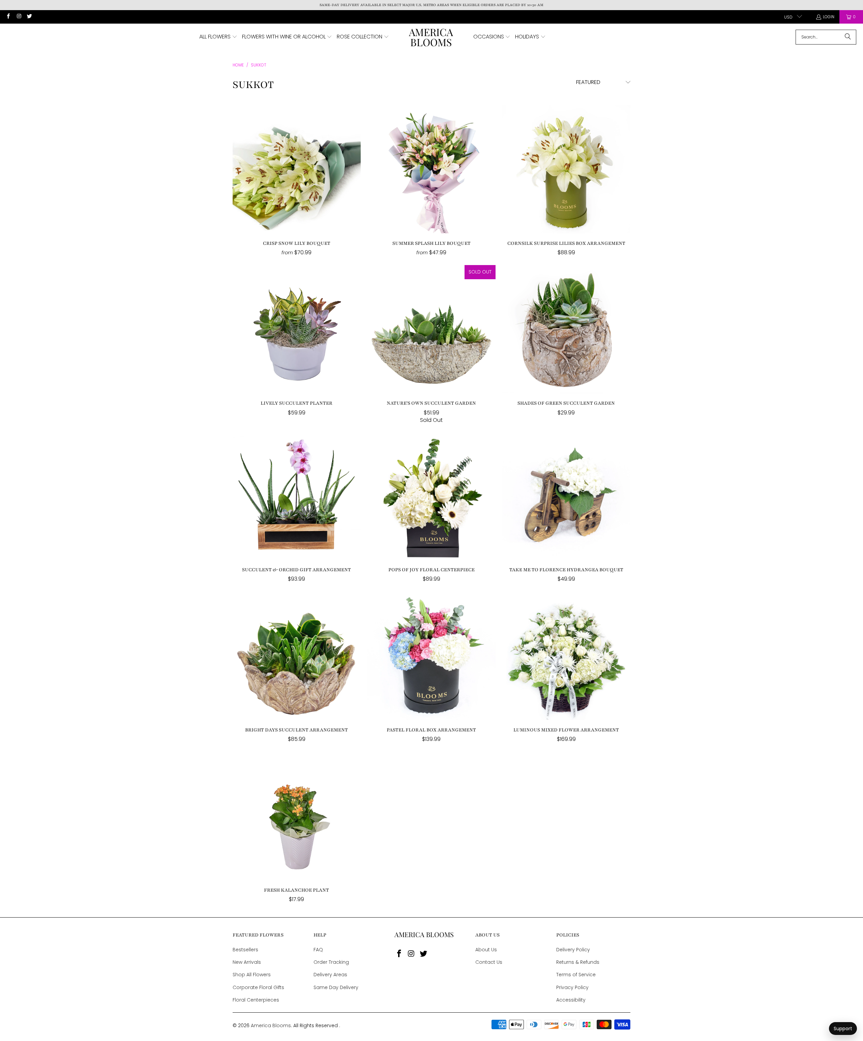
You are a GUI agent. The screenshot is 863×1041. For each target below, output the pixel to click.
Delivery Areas (330, 974)
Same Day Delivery (336, 987)
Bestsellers (245, 949)
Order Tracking (331, 962)
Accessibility (571, 999)
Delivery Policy (573, 949)
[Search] (847, 37)
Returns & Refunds (577, 962)
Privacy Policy (572, 987)
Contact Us (488, 962)
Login (828, 17)
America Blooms (271, 1025)
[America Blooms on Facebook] (8, 17)
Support (843, 1028)
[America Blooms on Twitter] (29, 17)
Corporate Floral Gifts (258, 987)
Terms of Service (576, 974)
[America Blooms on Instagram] (18, 17)
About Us (486, 949)
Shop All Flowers (252, 974)
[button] (218, 37)
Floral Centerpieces (256, 999)
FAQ (318, 949)
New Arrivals (247, 962)
